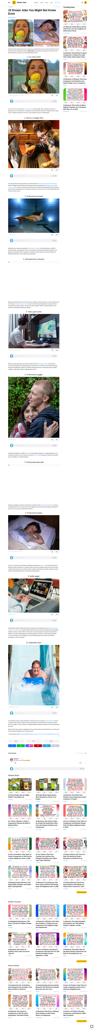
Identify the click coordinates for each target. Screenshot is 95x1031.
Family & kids (66, 33)
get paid (28, 453)
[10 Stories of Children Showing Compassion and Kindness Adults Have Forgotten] (75, 1000)
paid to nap (43, 565)
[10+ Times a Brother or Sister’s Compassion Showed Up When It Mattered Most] (20, 810)
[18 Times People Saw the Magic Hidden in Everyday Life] (20, 784)
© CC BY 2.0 (26, 95)
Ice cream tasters (28, 109)
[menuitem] (36, 2)
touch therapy (36, 455)
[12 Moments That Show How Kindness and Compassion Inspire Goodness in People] (75, 784)
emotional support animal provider (47, 183)
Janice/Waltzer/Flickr (50, 734)
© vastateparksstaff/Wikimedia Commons (16, 95)
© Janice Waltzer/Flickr (12, 551)
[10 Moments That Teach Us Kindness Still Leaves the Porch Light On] (20, 939)
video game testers (43, 363)
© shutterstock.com (11, 234)
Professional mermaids (34, 248)
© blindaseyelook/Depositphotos (14, 169)
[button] (16, 741)
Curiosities (10, 6)
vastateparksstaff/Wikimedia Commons (29, 734)
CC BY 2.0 (41, 734)
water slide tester (50, 720)
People (64, 59)
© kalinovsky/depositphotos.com (14, 350)
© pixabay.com (24, 169)
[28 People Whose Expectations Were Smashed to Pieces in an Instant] (47, 784)
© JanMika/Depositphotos (13, 707)
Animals (37, 991)
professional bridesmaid (47, 505)
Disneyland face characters (22, 303)
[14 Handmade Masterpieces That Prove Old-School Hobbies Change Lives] (20, 911)
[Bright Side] (19, 3)
